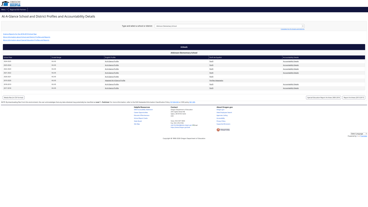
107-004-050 (174, 102)
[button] (302, 26)
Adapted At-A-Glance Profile (115, 80)
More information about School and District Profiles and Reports (26, 37)
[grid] (184, 72)
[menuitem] (4, 10)
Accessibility (221, 118)
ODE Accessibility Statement (143, 109)
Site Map (137, 124)
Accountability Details (291, 61)
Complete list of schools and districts (292, 29)
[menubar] (184, 9)
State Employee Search (224, 112)
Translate (363, 136)
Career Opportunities (141, 112)
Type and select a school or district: (137, 26)
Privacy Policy (221, 121)
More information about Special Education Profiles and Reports (26, 40)
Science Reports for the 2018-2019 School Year (20, 34)
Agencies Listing (222, 115)
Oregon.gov (220, 109)
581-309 (192, 102)
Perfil (211, 61)
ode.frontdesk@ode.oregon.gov (181, 125)
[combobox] (228, 26)
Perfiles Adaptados (216, 80)
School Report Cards (141, 118)
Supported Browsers (223, 124)
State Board (138, 121)
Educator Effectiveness (141, 115)
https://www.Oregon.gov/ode (180, 127)
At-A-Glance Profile (112, 61)
